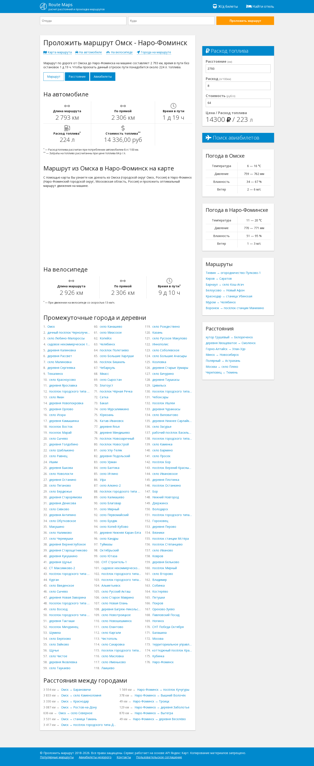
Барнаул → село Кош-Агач (225, 284)
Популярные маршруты (57, 757)
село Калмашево (112, 497)
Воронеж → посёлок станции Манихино (235, 308)
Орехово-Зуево (163, 609)
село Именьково (113, 662)
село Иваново (162, 550)
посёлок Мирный (164, 568)
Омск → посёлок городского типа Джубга (88, 725)
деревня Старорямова (65, 497)
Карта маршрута (59, 52)
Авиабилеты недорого (95, 757)
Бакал (104, 403)
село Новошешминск (116, 621)
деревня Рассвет (59, 356)
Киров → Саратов (219, 278)
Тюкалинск (55, 374)
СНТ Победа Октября (168, 627)
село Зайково (59, 644)
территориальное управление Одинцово (172, 644)
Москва (157, 639)
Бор (155, 491)
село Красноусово (62, 380)
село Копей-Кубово (114, 527)
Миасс (104, 374)
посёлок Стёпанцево (167, 544)
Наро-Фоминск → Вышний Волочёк (160, 695)
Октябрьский (109, 550)
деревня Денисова (62, 503)
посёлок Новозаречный (117, 438)
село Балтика (109, 468)
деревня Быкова (61, 468)
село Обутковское (62, 521)
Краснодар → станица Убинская (229, 296)
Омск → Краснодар (75, 701)
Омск (51, 326)
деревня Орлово (61, 409)
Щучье (54, 650)
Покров (157, 603)
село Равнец (58, 456)
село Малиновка (59, 362)
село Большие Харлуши (117, 356)
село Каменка (162, 444)
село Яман (56, 397)
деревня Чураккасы (166, 409)
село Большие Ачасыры (169, 356)
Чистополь (109, 639)
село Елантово (112, 627)
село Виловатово (165, 415)
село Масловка (112, 656)
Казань (157, 332)
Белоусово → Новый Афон (225, 290)
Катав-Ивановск (112, 421)
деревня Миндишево (115, 432)
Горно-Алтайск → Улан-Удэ (225, 349)
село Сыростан (111, 380)
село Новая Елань (114, 603)
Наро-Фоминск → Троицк (151, 701)
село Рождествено (166, 326)
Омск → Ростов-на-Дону (79, 707)
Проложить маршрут (245, 20)
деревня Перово (164, 527)
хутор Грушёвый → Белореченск (229, 337)
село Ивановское (165, 474)
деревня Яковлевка (63, 662)
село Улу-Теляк (111, 450)
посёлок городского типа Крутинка (70, 391)
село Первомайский (114, 515)
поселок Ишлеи (163, 403)
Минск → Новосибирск (222, 355)
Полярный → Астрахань (223, 361)
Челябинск (107, 344)
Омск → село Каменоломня (81, 695)
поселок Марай (60, 432)
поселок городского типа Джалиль (121, 580)
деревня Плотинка (165, 480)
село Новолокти (61, 474)
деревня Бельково (165, 562)
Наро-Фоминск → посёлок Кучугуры (163, 690)
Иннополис (160, 344)
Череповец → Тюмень (222, 372)
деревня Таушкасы (165, 380)
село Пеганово (60, 485)
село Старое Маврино (117, 597)
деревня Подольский (115, 456)
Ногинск (158, 621)
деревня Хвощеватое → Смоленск (231, 343)
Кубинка (158, 656)
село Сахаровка (113, 644)
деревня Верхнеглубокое (67, 544)
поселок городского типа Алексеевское (121, 650)
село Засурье (162, 426)
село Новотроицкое (116, 615)
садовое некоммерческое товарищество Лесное (121, 568)
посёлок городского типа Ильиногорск (172, 515)
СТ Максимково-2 (62, 568)
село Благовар (110, 503)
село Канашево (111, 326)
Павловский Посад (165, 615)
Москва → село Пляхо (222, 367)
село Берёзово (60, 639)
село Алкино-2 (110, 485)
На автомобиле (90, 52)
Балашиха (159, 633)
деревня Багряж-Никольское (121, 609)
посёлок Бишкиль (112, 362)
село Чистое (58, 656)
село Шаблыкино (61, 450)
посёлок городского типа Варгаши (70, 574)
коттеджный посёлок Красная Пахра (172, 650)
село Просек (161, 456)
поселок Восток (61, 426)
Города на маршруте (155, 52)
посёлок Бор (161, 462)
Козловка (159, 362)
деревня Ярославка (63, 385)
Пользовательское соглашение (159, 757)
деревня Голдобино (63, 444)
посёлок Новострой (114, 444)
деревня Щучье (60, 562)
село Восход (58, 609)
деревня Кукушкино (63, 556)
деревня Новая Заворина (67, 597)
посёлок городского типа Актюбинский (121, 574)
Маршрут (53, 76)
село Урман (108, 462)
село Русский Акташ (116, 591)
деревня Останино (62, 480)
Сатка (104, 397)
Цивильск (159, 385)
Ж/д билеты (228, 6)
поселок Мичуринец (63, 627)
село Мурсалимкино (114, 409)
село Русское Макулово (169, 338)
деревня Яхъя (110, 426)
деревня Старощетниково (68, 550)
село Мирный (109, 509)
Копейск (106, 338)
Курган (54, 580)
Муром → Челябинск (221, 302)
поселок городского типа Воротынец (172, 438)
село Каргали (111, 633)
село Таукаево (59, 668)
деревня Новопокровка (66, 403)
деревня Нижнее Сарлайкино (172, 421)
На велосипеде (121, 52)
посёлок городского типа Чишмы (120, 491)
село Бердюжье (60, 491)
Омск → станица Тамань (79, 719)
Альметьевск (110, 585)
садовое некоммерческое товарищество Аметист (69, 344)
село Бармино (162, 450)
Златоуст (106, 385)
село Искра (57, 415)
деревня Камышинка (64, 421)
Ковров (157, 556)
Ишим (53, 462)
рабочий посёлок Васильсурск (172, 432)
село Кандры (109, 538)
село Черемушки (61, 538)
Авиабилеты (103, 76)
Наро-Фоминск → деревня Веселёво (159, 719)
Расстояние (77, 76)
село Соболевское (165, 350)
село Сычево (58, 438)
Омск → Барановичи (76, 690)
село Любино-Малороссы (66, 338)
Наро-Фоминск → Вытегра (154, 713)
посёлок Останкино (166, 485)
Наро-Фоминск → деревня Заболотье (162, 707)
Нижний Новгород (165, 497)
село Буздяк (108, 521)
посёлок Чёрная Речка (116, 391)
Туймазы (106, 544)
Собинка (158, 585)
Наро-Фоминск (163, 662)
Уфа (103, 480)
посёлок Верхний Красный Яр (172, 468)
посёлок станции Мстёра (170, 538)
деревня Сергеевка (61, 368)
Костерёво (160, 591)
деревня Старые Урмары (170, 368)
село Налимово (60, 533)
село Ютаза (108, 556)
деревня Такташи (62, 621)
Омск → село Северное (75, 713)
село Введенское (61, 585)
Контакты (124, 757)
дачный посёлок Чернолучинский (69, 332)
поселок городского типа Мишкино (70, 615)
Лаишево (107, 668)
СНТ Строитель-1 (114, 562)
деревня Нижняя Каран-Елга (120, 533)
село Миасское (111, 332)
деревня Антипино (62, 515)
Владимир (159, 580)
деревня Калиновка (61, 350)
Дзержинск (160, 503)
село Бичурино (163, 374)
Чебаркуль (107, 368)
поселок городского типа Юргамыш (70, 603)
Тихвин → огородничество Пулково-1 (233, 273)
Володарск (160, 509)
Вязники (158, 533)
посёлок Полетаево (114, 350)
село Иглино (109, 474)
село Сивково (59, 509)
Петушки (158, 597)
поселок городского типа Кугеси (172, 391)
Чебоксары (160, 397)
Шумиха (55, 633)
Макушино (56, 527)
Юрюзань (107, 415)
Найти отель (263, 6)
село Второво (162, 574)
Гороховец (160, 521)
